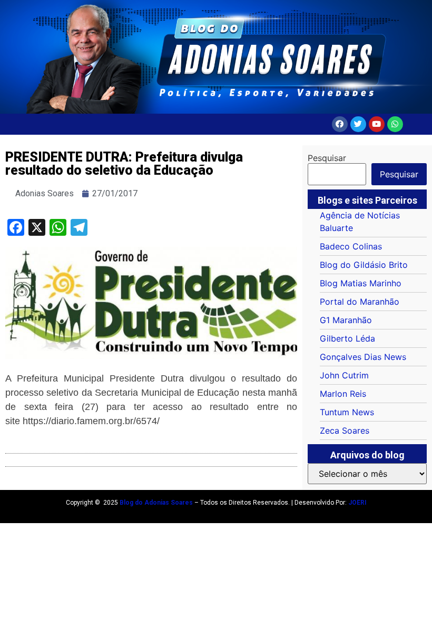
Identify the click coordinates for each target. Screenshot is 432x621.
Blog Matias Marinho (360, 283)
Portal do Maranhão (359, 301)
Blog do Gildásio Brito (364, 264)
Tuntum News (347, 412)
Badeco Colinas (351, 246)
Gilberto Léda (347, 338)
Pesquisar (327, 158)
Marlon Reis (343, 393)
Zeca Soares (344, 430)
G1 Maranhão (346, 320)
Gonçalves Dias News (363, 357)
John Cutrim (344, 375)
